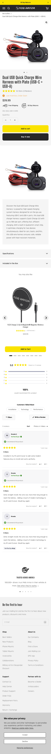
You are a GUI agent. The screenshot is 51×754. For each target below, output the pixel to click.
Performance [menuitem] (38, 409)
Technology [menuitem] (25, 409)
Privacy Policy (33, 660)
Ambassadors (33, 686)
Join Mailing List (34, 651)
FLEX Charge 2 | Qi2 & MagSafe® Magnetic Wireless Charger (26, 326)
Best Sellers (7, 637)
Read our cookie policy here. (23, 728)
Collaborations (8, 660)
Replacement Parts (10, 700)
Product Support (8, 691)
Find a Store (33, 646)
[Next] (48, 2)
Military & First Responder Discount (12, 667)
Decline (25, 741)
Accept (25, 735)
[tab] (10, 355)
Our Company (33, 637)
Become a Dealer (34, 681)
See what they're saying (27, 585)
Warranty (6, 705)
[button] (17, 91)
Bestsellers (6, 14)
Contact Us (6, 681)
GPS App (31, 656)
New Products (7, 642)
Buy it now (25, 137)
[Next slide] (46, 317)
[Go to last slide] (4, 317)
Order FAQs (6, 696)
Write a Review (41, 418)
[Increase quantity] (15, 120)
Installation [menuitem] (12, 409)
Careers (31, 691)
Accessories (7, 656)
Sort (28, 426)
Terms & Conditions (35, 665)
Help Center (7, 686)
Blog (29, 642)
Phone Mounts (8, 646)
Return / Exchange (9, 710)
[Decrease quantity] (6, 120)
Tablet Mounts (8, 651)
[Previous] (2, 2)
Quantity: (6, 115)
